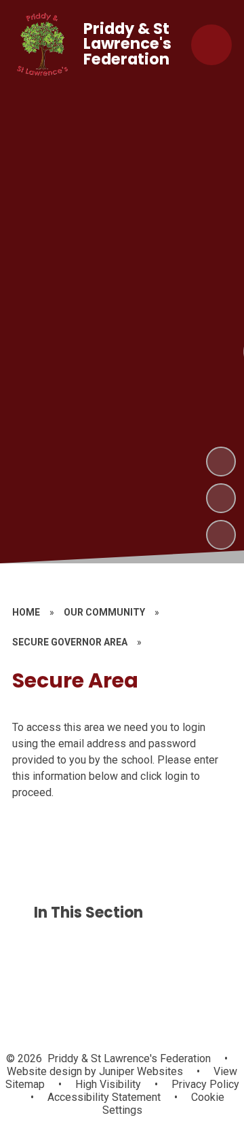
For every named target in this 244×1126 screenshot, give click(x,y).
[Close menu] (211, 44)
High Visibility (108, 1084)
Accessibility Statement (104, 1097)
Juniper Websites (139, 1071)
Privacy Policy (205, 1084)
